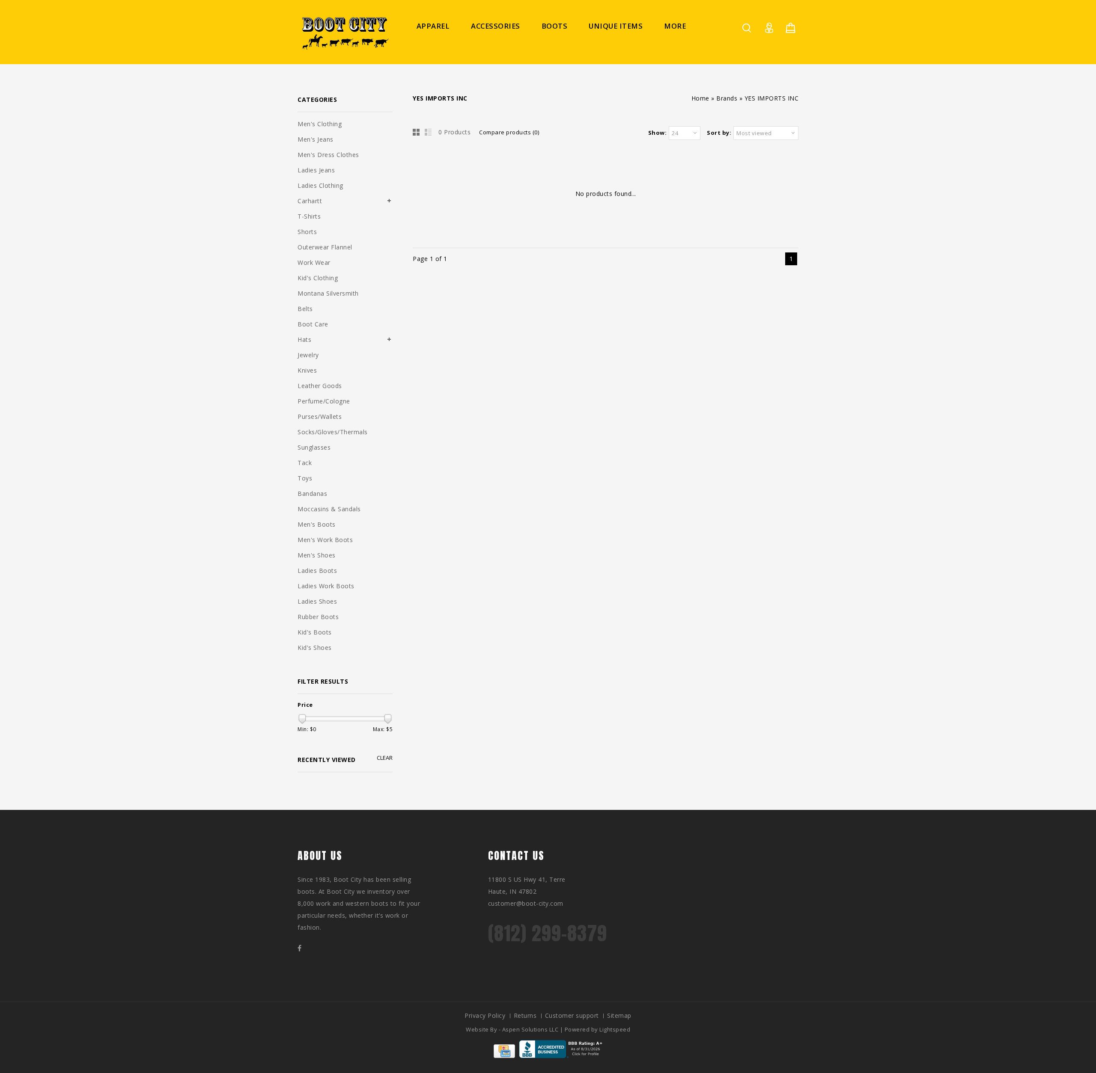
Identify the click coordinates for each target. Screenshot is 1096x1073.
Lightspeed (614, 1029)
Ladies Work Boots (326, 586)
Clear (385, 758)
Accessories (495, 26)
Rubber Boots (318, 617)
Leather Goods (320, 386)
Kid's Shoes (315, 647)
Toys (305, 478)
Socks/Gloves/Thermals (333, 432)
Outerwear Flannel (325, 247)
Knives (307, 370)
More (675, 26)
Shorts (307, 232)
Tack (305, 463)
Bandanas (312, 493)
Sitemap (619, 1015)
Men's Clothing (320, 124)
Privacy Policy (485, 1015)
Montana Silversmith (328, 293)
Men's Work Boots (325, 540)
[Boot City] (345, 33)
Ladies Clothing (320, 185)
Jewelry (308, 355)
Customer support (572, 1015)
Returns (525, 1015)
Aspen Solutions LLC (531, 1029)
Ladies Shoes (317, 601)
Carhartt (310, 201)
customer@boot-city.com (525, 903)
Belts (305, 309)
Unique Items (616, 26)
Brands (726, 98)
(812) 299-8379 (547, 933)
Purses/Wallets (320, 416)
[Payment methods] (504, 1056)
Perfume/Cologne (324, 401)
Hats (304, 339)
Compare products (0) (509, 132)
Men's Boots (317, 524)
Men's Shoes (317, 555)
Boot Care (313, 324)
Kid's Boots (315, 632)
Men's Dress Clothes (328, 155)
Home (700, 98)
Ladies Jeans (316, 170)
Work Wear (314, 262)
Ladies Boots (317, 570)
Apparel (433, 26)
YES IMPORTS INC (772, 98)
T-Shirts (309, 216)
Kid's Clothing (318, 278)
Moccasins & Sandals (329, 509)
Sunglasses (314, 447)
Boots (555, 26)
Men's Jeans (316, 139)
